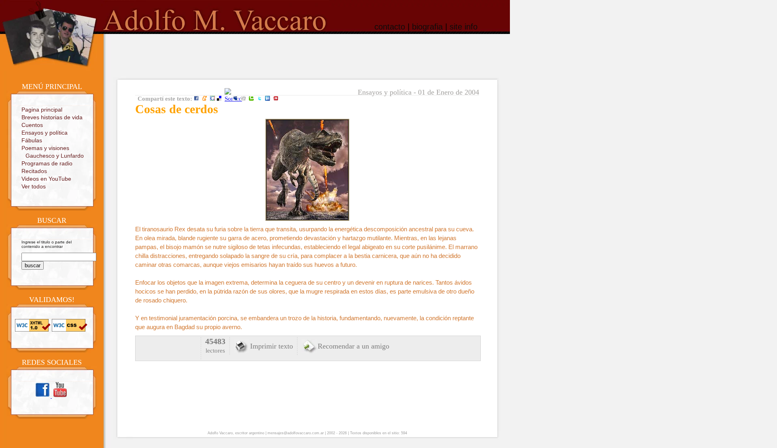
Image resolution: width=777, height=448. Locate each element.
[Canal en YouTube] (60, 396)
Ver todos (33, 186)
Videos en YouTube (46, 178)
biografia (427, 26)
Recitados (34, 171)
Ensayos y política (44, 132)
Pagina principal (41, 109)
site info (464, 26)
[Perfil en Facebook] (43, 396)
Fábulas (31, 140)
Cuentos (32, 125)
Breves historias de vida (52, 117)
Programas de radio (46, 163)
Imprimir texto (271, 346)
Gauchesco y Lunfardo (54, 155)
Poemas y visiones (45, 148)
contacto (389, 26)
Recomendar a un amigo (353, 346)
